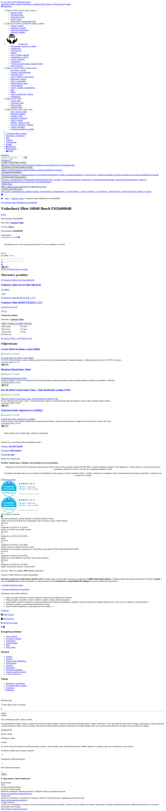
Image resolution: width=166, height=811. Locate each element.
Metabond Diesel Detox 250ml (16, 369)
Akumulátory (16, 61)
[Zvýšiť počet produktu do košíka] (2, 265)
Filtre (7, 198)
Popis (4, 324)
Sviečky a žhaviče (18, 59)
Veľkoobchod (58, 4)
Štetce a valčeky (17, 120)
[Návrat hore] (1, 709)
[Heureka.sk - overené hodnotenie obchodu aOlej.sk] (21, 496)
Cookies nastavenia (13, 674)
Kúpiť (6, 267)
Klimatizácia (15, 96)
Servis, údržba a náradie (20, 55)
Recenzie (9, 665)
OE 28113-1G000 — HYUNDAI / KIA (16, 338)
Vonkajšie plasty (17, 75)
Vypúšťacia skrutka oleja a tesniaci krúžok (27, 64)
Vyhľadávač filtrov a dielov (11, 4)
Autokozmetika (12, 643)
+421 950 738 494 (10, 2)
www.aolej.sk (80, 579)
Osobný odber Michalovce (16, 661)
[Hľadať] (25, 157)
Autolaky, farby (17, 116)
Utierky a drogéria (18, 127)
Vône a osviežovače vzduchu (22, 94)
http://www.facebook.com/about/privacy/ (16, 794)
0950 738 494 (8, 615)
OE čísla (28, 324)
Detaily (4, 715)
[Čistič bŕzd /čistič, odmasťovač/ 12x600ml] (18, 419)
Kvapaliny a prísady (13, 639)
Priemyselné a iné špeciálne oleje (23, 21)
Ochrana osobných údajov (16, 672)
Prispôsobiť (5, 730)
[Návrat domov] (2, 198)
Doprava (49, 4)
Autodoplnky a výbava (19, 57)
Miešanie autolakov (18, 114)
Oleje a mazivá (11, 636)
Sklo (12, 90)
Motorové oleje (16, 13)
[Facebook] (4, 627)
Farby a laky (10, 647)
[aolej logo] (5, 155)
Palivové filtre (16, 105)
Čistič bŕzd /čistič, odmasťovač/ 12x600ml (21, 410)
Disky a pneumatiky (18, 81)
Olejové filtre (16, 101)
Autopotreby (11, 641)
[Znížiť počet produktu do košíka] (2, 262)
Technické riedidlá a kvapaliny (22, 129)
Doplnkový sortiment (19, 118)
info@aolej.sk (25, 2)
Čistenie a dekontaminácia (21, 72)
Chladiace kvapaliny (18, 28)
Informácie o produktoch (31, 4)
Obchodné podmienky (14, 670)
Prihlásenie (7, 6)
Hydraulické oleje (17, 17)
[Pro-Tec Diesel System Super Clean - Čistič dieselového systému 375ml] (29, 399)
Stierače (14, 53)
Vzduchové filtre (17, 103)
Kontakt (67, 4)
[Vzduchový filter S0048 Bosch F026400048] (19, 203)
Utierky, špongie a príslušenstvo (23, 88)
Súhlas (3, 713)
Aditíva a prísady (17, 26)
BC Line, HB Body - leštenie (22, 125)
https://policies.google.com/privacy (14, 800)
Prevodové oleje (17, 15)
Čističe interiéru (17, 85)
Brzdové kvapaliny (18, 32)
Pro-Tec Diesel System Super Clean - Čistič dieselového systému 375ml (35, 390)
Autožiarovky (16, 48)
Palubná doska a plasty (19, 83)
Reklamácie (10, 668)
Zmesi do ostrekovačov (20, 30)
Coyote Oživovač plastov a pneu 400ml (20, 349)
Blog (44, 4)
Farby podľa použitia (19, 112)
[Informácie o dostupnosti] (19, 237)
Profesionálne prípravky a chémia (23, 46)
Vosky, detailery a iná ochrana (22, 77)
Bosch (3, 214)
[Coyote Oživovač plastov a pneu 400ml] (17, 358)
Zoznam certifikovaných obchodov (16, 589)
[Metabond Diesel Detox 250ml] (14, 378)
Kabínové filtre (16, 107)
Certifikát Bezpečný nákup (13, 585)
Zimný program (17, 66)
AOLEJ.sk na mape (10, 623)
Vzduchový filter (17, 223)
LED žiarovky (16, 51)
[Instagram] (2, 627)
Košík (10, 151)
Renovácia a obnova (18, 79)
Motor (13, 92)
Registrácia (12, 149)
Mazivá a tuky (16, 19)
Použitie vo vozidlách (15, 324)
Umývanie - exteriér (18, 70)
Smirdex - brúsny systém (20, 123)
